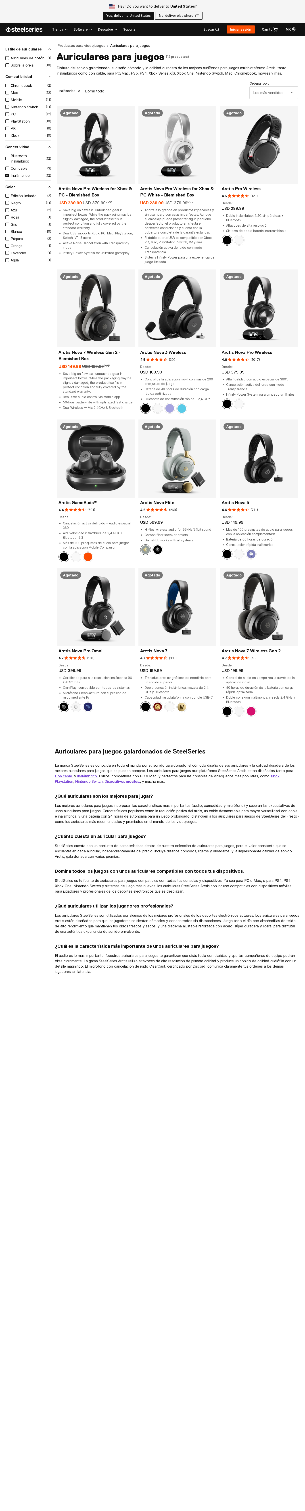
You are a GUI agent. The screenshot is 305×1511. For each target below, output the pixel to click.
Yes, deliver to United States (128, 15)
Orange (17, 246)
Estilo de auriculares (23, 49)
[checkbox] (7, 58)
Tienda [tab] (57, 29)
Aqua (15, 260)
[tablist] (85, 29)
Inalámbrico (20, 175)
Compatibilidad (18, 76)
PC (13, 114)
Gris (14, 224)
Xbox (15, 135)
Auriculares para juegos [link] (130, 45)
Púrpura (17, 238)
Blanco (16, 231)
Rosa (15, 217)
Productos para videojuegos (81, 45)
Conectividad (17, 147)
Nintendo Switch (24, 107)
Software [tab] (81, 29)
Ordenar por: (259, 83)
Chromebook (21, 85)
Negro (16, 203)
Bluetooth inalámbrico (20, 158)
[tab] (211, 29)
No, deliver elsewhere (176, 15)
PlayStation (20, 121)
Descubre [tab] (105, 29)
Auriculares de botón (27, 58)
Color (10, 187)
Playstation (64, 781)
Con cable (19, 168)
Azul (14, 210)
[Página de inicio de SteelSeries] (26, 29)
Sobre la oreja (22, 65)
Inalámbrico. (87, 776)
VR (13, 128)
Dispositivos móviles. (122, 781)
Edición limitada (23, 196)
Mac (14, 92)
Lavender (18, 253)
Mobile (16, 100)
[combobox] (274, 93)
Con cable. (64, 776)
